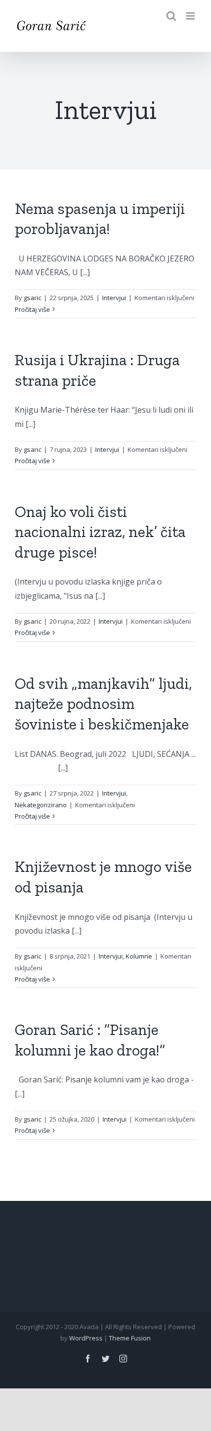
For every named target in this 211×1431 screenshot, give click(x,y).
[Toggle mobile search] (171, 16)
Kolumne (139, 956)
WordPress (86, 1338)
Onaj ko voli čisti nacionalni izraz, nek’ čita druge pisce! (100, 532)
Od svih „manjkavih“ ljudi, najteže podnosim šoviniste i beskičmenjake (103, 703)
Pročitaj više (32, 309)
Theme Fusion (130, 1338)
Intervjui (114, 297)
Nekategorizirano (41, 804)
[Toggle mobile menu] (191, 16)
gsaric (32, 297)
